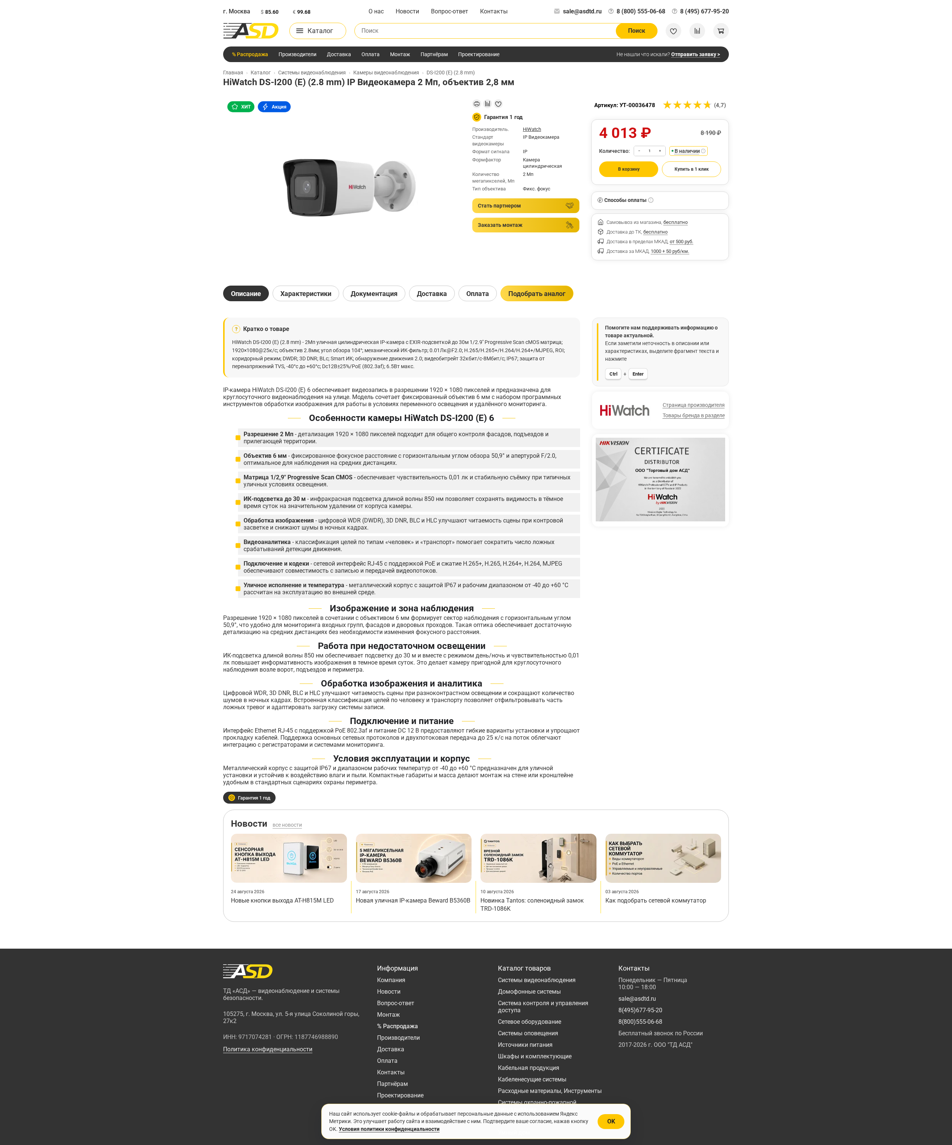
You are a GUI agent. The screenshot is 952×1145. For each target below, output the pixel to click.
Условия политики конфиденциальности (389, 1129)
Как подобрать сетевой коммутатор (655, 900)
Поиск (636, 30)
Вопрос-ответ (449, 11)
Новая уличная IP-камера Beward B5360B (413, 900)
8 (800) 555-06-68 (641, 11)
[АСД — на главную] (251, 31)
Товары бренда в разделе (694, 415)
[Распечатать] (476, 103)
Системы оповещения (528, 1033)
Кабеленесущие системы (532, 1079)
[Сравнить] (487, 103)
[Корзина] (721, 31)
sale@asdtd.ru (582, 11)
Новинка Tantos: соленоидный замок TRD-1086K (532, 904)
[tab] (246, 293)
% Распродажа (250, 54)
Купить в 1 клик (692, 169)
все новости (287, 825)
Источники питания (525, 1044)
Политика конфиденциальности (267, 1049)
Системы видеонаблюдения (537, 980)
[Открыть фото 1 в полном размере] (341, 186)
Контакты (494, 11)
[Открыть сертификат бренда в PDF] (660, 479)
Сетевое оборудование (529, 1021)
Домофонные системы (529, 991)
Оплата (370, 54)
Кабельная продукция (528, 1067)
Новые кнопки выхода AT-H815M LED (282, 900)
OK (611, 1121)
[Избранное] (673, 31)
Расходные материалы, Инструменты (550, 1090)
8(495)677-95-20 (640, 1010)
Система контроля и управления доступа (543, 1007)
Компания (391, 980)
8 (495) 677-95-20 (704, 11)
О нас (376, 11)
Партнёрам (434, 54)
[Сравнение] (697, 31)
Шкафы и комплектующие (535, 1056)
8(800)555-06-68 (640, 1021)
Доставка (339, 54)
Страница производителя (694, 405)
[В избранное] (498, 103)
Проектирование (478, 54)
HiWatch (532, 129)
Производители (297, 54)
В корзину (629, 169)
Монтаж (400, 54)
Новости (407, 11)
